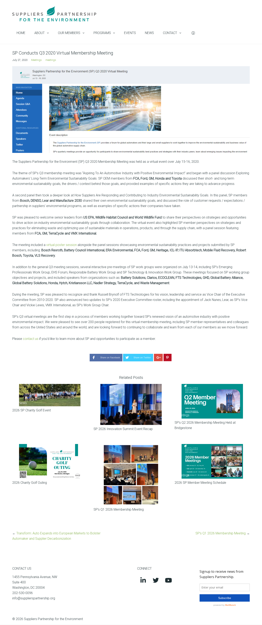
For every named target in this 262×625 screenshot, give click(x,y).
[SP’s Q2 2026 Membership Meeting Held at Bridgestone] (212, 401)
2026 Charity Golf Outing (29, 483)
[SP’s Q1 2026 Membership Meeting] (131, 474)
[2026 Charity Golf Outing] (49, 461)
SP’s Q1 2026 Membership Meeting (119, 509)
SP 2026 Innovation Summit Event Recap (123, 429)
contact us (30, 339)
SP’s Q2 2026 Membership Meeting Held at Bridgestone (205, 425)
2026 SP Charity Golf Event (31, 410)
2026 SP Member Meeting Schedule (200, 483)
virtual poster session (61, 245)
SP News (20, 403)
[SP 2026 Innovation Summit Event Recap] (131, 404)
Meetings (36, 59)
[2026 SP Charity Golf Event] (49, 395)
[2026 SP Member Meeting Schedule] (212, 461)
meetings (50, 59)
